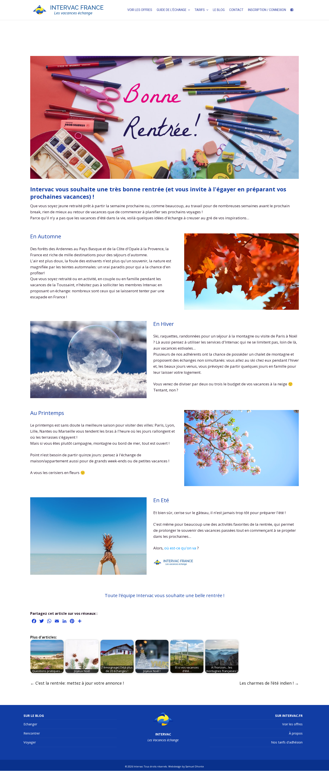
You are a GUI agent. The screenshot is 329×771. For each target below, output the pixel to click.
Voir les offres (292, 724)
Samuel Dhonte (194, 766)
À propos (296, 733)
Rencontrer (32, 733)
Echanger (30, 724)
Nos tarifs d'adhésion (287, 742)
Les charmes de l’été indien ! (269, 683)
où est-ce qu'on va (180, 548)
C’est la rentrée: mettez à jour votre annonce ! (77, 683)
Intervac (138, 766)
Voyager (30, 742)
